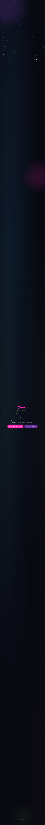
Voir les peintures (31, 426)
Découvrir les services (15, 426)
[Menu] (43, 2)
